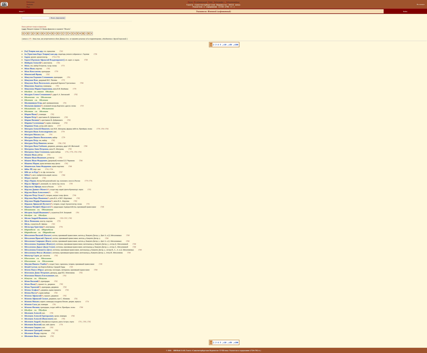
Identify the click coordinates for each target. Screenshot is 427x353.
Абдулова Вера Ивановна (35, 198)
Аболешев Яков (31, 336)
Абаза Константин (32, 71)
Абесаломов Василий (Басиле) (37, 235)
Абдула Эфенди (31, 183)
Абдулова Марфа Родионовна (37, 200)
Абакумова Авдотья (33, 85)
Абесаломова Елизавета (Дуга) (38, 249)
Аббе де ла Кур (31, 172)
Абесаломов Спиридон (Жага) (37, 241)
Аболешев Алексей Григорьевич (38, 315)
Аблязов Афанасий (32, 295)
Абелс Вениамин (31, 220)
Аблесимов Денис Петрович (36, 272)
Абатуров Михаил (32, 134)
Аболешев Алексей (32, 312)
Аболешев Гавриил (32, 327)
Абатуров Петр (31, 140)
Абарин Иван (30, 114)
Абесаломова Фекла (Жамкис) (38, 252)
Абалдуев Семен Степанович (37, 94)
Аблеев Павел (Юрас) (34, 269)
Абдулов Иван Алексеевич (36, 192)
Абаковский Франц (33, 74)
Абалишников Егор (33, 102)
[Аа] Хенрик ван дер (33, 51)
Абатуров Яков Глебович (35, 146)
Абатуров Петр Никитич (35, 143)
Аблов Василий (31, 281)
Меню (21, 11)
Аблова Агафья (31, 289)
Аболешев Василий (32, 324)
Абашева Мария (31, 163)
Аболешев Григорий (33, 330)
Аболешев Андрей (32, 321)
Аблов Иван (29, 284)
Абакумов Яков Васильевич (37, 82)
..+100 (235, 44)
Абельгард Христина (33, 226)
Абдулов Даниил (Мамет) (35, 189)
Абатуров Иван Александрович (38, 131)
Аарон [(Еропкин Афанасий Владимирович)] (44, 59)
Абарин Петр (30, 117)
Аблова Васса (30, 292)
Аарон (27, 56)
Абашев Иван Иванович (35, 157)
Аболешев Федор (31, 333)
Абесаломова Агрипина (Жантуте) (39, 243)
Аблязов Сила (30, 304)
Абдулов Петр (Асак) (33, 195)
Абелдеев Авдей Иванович (36, 212)
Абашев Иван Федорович (35, 160)
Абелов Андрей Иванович (36, 218)
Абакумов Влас (31, 80)
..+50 (230, 44)
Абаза (26, 65)
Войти (405, 11)
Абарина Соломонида (34, 122)
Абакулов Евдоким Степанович (38, 77)
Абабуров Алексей (32, 62)
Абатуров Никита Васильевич (38, 137)
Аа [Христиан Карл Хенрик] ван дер (40, 54)
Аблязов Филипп (31, 307)
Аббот (27, 174)
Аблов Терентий (31, 286)
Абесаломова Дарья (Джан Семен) (39, 246)
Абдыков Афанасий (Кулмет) (37, 203)
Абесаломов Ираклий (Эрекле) (38, 238)
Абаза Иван (29, 68)
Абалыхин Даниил (32, 105)
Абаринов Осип (31, 125)
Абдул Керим (30, 180)
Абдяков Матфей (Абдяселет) (37, 206)
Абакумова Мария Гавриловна (38, 88)
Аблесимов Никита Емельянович (39, 275)
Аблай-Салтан (30, 266)
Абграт (27, 177)
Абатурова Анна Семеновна (36, 151)
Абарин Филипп (31, 119)
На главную (421, 4)
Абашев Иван (30, 154)
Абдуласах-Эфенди (32, 186)
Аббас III (28, 169)
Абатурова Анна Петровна (36, 148)
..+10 (224, 44)
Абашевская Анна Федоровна (37, 166)
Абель (27, 223)
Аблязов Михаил (31, 301)
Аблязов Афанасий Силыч (36, 298)
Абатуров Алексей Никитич (36, 128)
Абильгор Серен (31, 255)
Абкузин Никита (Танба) (35, 263)
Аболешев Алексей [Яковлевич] (38, 318)
